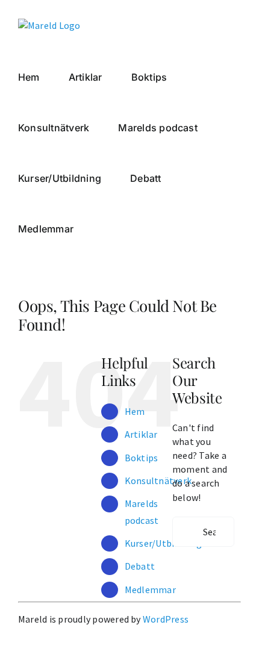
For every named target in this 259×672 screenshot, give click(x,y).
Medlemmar (150, 589)
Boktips (141, 458)
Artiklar (141, 434)
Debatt (140, 566)
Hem (135, 411)
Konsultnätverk (158, 480)
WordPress (166, 619)
